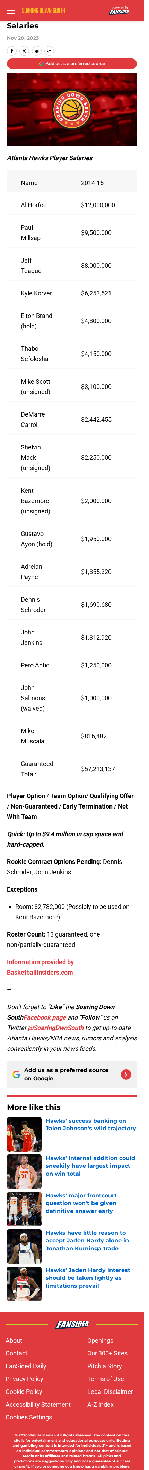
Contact (16, 1353)
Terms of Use (105, 1378)
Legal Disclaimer (110, 1391)
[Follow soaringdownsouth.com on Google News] (126, 1074)
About (14, 1340)
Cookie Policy (24, 1391)
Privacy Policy (24, 1378)
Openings (100, 1340)
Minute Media (40, 1435)
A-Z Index (100, 1404)
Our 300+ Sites (107, 1353)
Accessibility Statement (38, 1404)
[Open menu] (11, 10)
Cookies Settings (29, 1417)
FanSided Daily (26, 1366)
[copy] (49, 51)
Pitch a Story (104, 1366)
